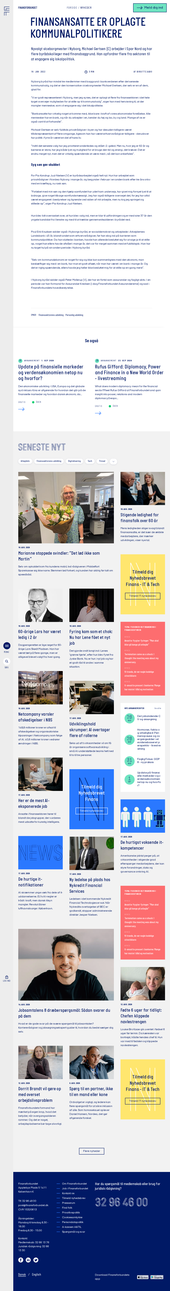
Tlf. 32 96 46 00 (27, 1201)
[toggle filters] (113, 461)
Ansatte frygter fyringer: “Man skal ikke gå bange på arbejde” (142, 643)
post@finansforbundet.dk (33, 1205)
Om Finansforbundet (74, 1184)
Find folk (67, 1208)
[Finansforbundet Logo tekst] (27, 8)
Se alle (157, 708)
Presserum (68, 1203)
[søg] (6, 663)
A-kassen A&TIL (71, 1227)
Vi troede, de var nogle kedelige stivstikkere (139, 674)
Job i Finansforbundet (75, 1188)
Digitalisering (74, 461)
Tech (90, 461)
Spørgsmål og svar (73, 1232)
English (36, 1274)
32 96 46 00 (121, 1202)
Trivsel (102, 461)
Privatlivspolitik (71, 1212)
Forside (72, 7)
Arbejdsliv (25, 461)
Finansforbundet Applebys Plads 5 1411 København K (32, 1188)
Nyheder (86, 7)
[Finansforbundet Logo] (7, 12)
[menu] (6, 648)
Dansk (22, 1274)
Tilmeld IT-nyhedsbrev (142, 596)
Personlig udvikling (74, 315)
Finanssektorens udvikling (51, 315)
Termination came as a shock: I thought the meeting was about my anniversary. (142, 658)
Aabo (143, 72)
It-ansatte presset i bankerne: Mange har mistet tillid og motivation (142, 687)
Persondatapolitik (72, 1222)
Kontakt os (68, 1193)
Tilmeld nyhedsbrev (92, 811)
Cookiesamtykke (72, 1217)
